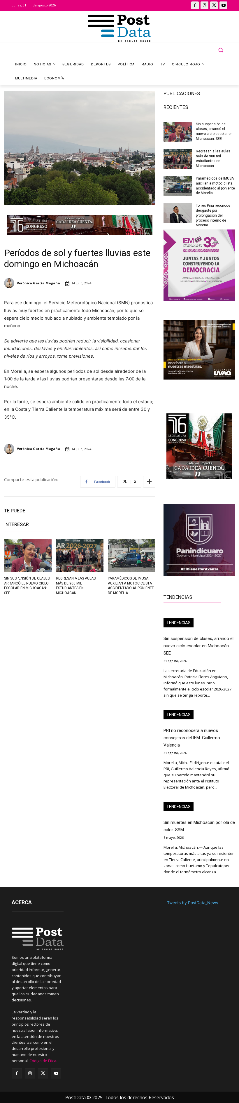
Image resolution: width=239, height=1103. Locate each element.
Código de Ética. (43, 1060)
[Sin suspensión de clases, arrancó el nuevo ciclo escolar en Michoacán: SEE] (28, 555)
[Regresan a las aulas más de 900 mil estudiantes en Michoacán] (79, 555)
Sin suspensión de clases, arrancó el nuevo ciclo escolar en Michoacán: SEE (198, 646)
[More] (149, 482)
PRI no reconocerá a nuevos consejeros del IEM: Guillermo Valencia (192, 738)
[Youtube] (223, 5)
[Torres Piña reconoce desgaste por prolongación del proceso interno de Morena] (178, 213)
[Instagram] (204, 5)
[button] (220, 50)
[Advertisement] (39, 640)
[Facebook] (195, 5)
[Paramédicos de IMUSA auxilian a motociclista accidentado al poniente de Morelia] (131, 555)
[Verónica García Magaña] (10, 283)
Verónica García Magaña (38, 283)
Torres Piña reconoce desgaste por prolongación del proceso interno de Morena (213, 215)
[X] (214, 5)
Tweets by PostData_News (192, 902)
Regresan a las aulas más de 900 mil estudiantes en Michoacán (213, 158)
